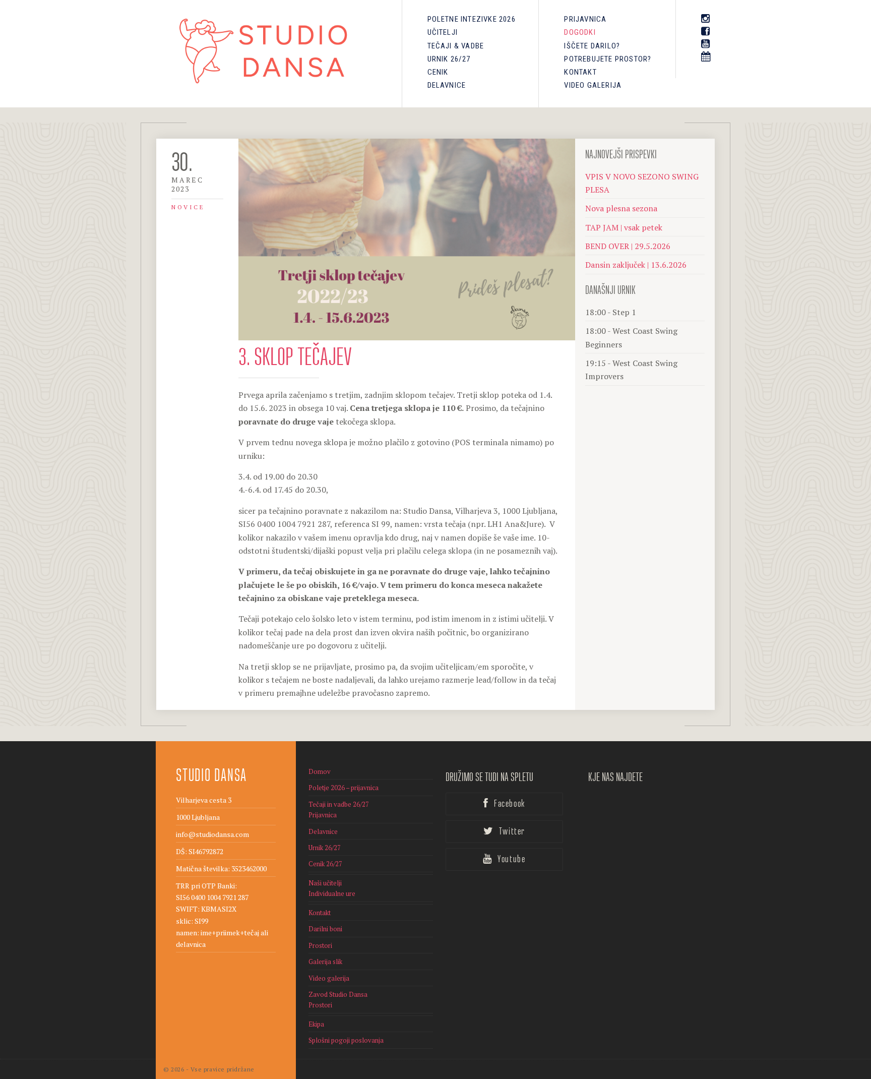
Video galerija (592, 85)
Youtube (510, 860)
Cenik (438, 72)
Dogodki (579, 32)
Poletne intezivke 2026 (471, 19)
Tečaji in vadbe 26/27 (338, 804)
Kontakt (580, 72)
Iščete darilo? (592, 45)
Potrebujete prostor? (607, 59)
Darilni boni (325, 928)
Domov (319, 771)
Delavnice (446, 85)
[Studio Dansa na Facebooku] (706, 31)
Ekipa (316, 1024)
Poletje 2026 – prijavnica (343, 787)
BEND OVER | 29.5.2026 (627, 246)
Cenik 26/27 (325, 863)
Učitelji (442, 32)
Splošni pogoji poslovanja (346, 1040)
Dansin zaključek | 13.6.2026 (636, 264)
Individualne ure (331, 893)
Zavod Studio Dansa (337, 994)
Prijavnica (585, 19)
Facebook (508, 804)
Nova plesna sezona (621, 208)
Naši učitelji (325, 882)
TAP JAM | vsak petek (623, 227)
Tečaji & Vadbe (455, 45)
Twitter (510, 832)
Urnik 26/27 (449, 59)
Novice (188, 207)
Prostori (320, 945)
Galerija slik (325, 961)
